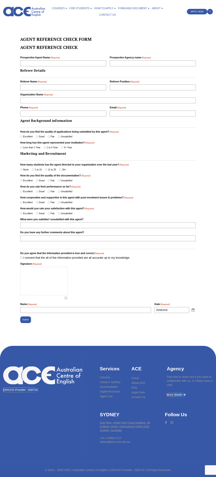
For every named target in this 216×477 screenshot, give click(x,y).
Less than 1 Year (31, 147)
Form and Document (132, 8)
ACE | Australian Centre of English (86, 470)
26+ (64, 169)
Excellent (28, 136)
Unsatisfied (66, 136)
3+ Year (68, 147)
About (156, 8)
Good (41, 136)
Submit (25, 319)
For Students (80, 8)
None (26, 169)
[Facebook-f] (166, 422)
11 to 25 (52, 169)
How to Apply (103, 8)
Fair (53, 136)
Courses (58, 8)
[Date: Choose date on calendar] (193, 310)
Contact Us (107, 14)
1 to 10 (38, 169)
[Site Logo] (24, 11)
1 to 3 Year (52, 147)
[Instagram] (172, 422)
